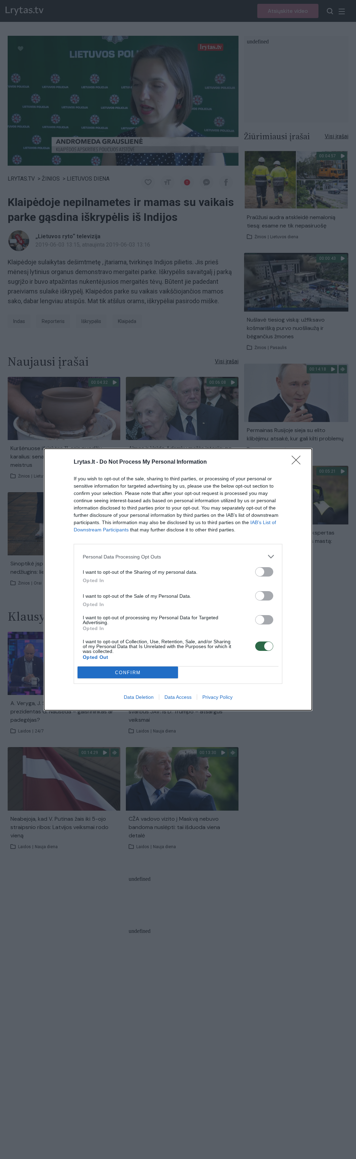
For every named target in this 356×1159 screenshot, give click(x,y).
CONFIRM (128, 672)
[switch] (264, 572)
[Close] (298, 462)
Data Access (178, 697)
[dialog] (178, 579)
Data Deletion (139, 697)
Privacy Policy (217, 697)
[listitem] (178, 556)
